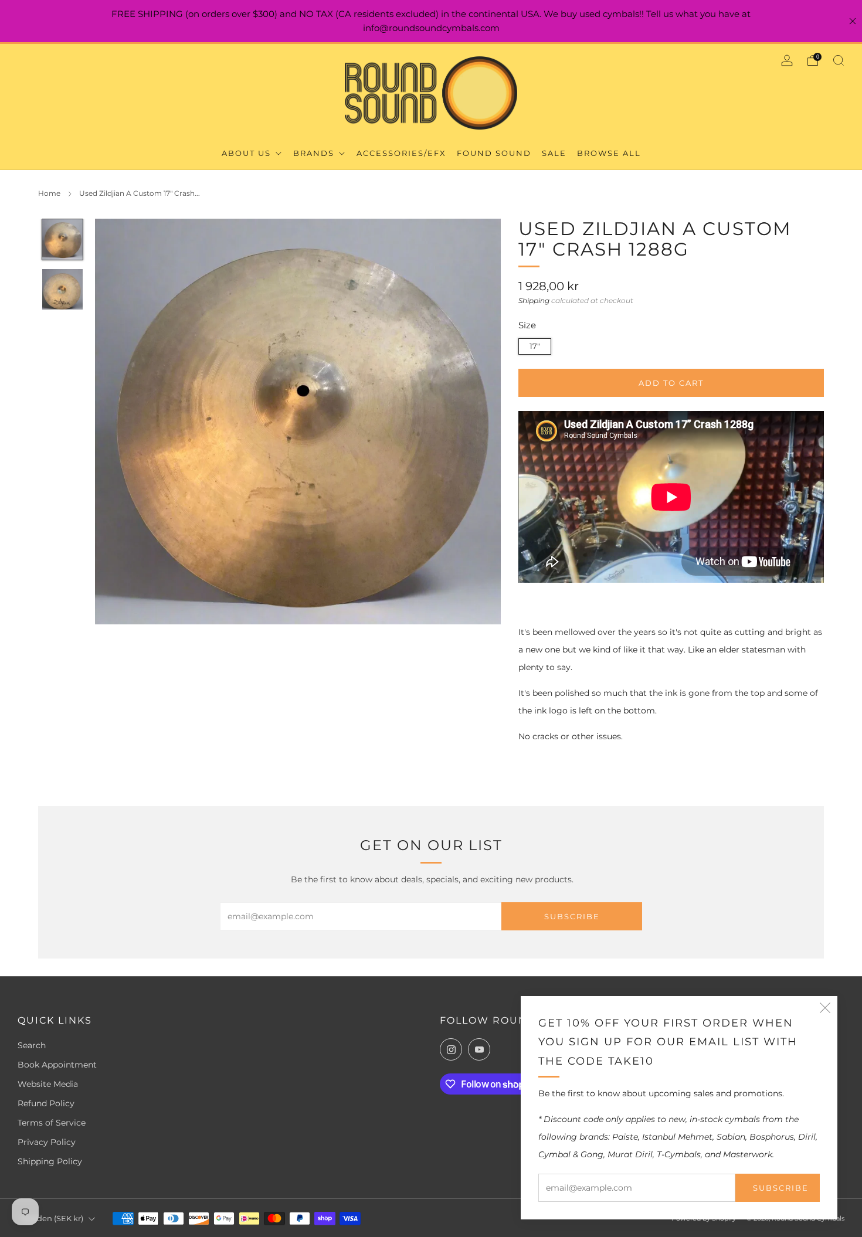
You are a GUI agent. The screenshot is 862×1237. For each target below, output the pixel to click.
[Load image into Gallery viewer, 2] (62, 289)
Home (49, 193)
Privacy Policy (47, 1142)
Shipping (533, 299)
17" (535, 346)
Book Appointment (57, 1064)
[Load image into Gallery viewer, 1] (62, 239)
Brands (315, 153)
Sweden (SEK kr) (52, 1218)
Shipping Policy (50, 1161)
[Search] (838, 60)
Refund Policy (46, 1103)
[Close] (852, 21)
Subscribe (781, 1187)
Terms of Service (52, 1122)
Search (32, 1045)
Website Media (48, 1084)
